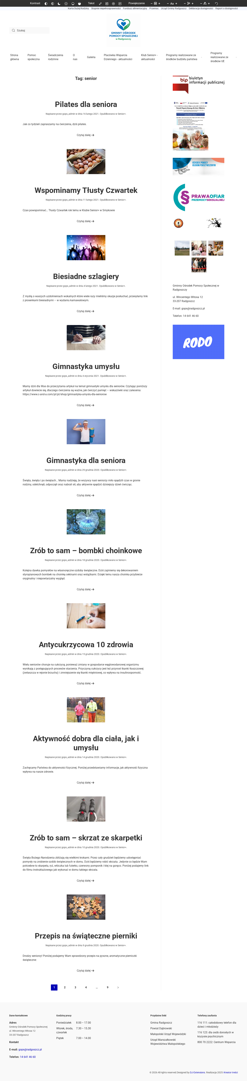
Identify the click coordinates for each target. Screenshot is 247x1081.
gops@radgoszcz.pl (30, 1049)
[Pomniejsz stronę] (151, 3)
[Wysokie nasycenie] (79, 3)
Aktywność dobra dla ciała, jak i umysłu (86, 743)
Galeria (91, 57)
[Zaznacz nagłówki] (107, 3)
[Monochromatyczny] (52, 3)
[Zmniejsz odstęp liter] (201, 3)
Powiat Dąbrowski (161, 1028)
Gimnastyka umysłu (86, 366)
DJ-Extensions (197, 1072)
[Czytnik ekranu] (113, 3)
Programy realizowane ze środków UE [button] (219, 57)
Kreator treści (231, 1072)
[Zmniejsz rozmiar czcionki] (167, 3)
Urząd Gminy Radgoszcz (174, 8)
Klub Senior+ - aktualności (149, 57)
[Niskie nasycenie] (73, 3)
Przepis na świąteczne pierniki (86, 935)
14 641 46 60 (28, 1057)
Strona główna (14, 57)
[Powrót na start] (123, 30)
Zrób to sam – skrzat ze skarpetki (86, 837)
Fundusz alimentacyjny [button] (135, 8)
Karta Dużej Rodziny (78, 8)
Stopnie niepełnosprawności (106, 8)
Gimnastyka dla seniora (86, 460)
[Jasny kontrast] (66, 3)
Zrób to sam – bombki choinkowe (86, 550)
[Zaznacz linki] (100, 3)
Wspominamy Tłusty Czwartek (86, 190)
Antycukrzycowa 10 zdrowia (86, 644)
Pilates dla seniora (86, 104)
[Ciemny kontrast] (59, 3)
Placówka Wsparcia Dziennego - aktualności (118, 57)
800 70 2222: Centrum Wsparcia (216, 1042)
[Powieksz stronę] (159, 3)
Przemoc (154, 8)
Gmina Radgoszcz (161, 1022)
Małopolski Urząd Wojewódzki (168, 1034)
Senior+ (122, 113)
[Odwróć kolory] (46, 3)
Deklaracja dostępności (201, 8)
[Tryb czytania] (120, 3)
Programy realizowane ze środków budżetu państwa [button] (181, 57)
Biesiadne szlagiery (86, 276)
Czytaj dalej (84, 135)
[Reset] (216, 3)
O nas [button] (75, 57)
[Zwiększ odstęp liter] (208, 3)
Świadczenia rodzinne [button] (55, 57)
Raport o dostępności (226, 8)
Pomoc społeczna (34, 57)
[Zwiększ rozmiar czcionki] (176, 3)
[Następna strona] (118, 987)
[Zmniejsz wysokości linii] (184, 3)
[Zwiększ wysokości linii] (192, 3)
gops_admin (68, 113)
